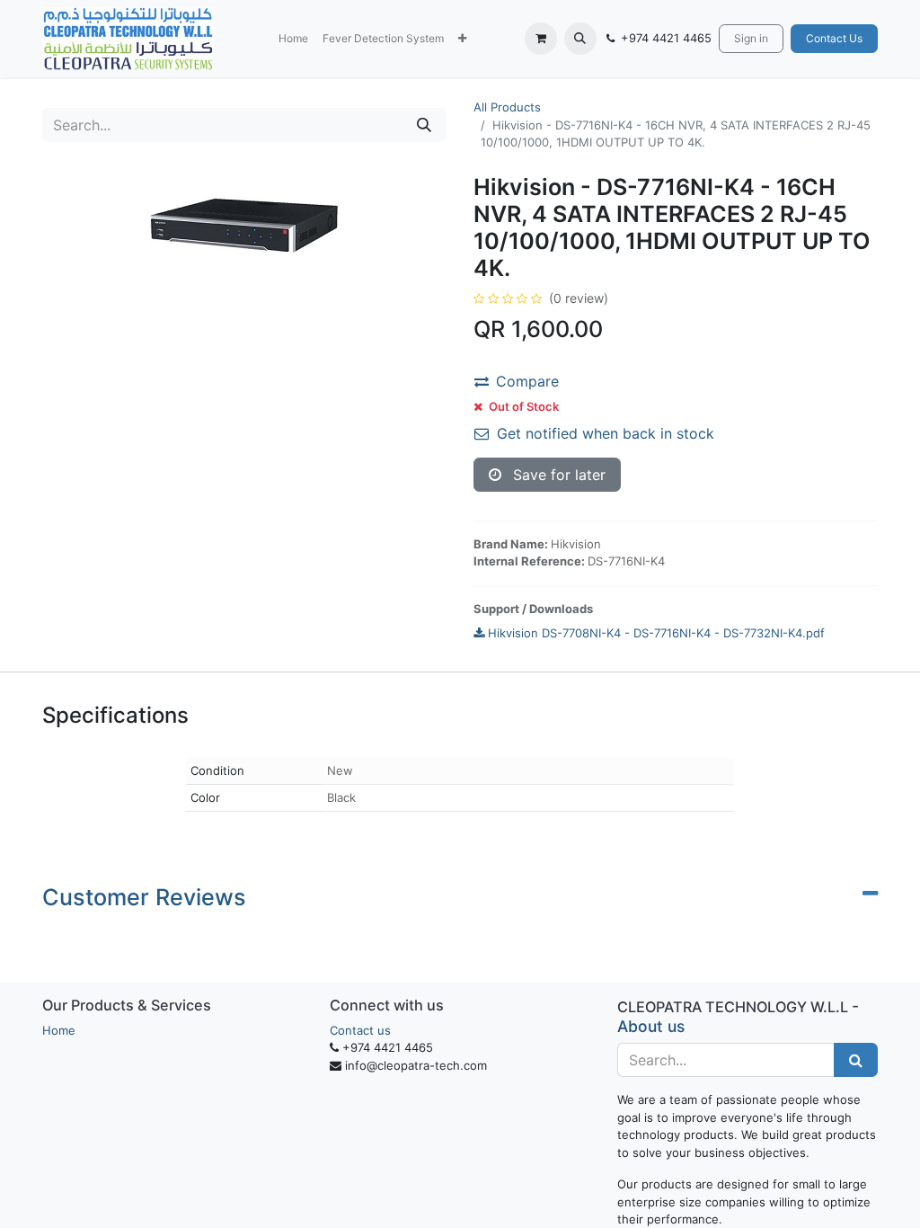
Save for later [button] (557, 475)
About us (651, 1026)
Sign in (751, 38)
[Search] (424, 125)
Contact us (360, 1030)
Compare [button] (527, 381)
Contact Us (834, 38)
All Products (507, 107)
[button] (462, 38)
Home (58, 1030)
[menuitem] (293, 38)
